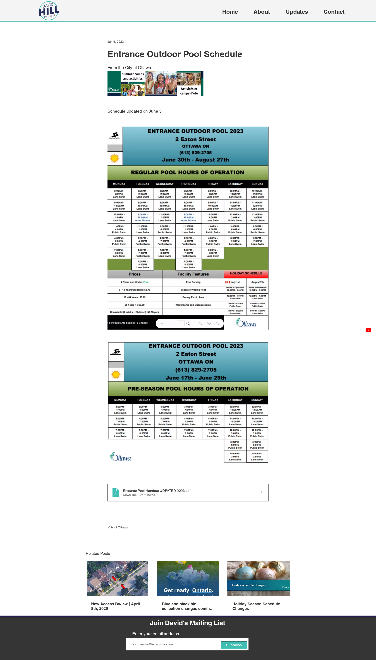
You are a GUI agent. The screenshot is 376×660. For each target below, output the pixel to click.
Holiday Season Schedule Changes (256, 606)
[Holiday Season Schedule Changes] (258, 578)
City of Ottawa (118, 527)
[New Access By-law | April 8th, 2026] (117, 578)
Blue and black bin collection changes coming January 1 (187, 606)
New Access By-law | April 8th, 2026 (115, 606)
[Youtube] (368, 330)
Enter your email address (155, 634)
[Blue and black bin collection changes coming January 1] (188, 578)
